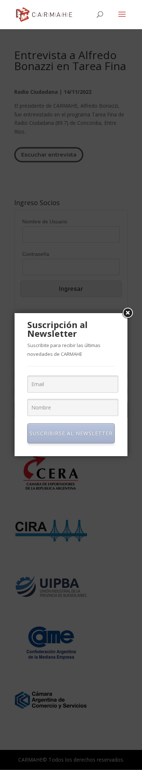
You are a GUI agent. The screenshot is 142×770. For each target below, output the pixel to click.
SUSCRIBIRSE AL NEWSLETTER (71, 433)
